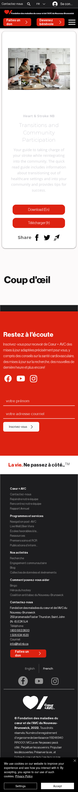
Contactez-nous (20, 494)
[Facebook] (23, 681)
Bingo (13, 585)
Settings (20, 786)
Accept (57, 786)
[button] (28, 4)
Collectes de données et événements (33, 572)
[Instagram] (55, 681)
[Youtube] (39, 681)
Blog (12, 567)
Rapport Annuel (19, 508)
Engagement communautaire (28, 563)
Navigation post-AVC (23, 521)
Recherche (17, 558)
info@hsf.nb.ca (19, 643)
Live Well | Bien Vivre (22, 526)
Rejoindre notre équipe (24, 499)
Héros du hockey (20, 590)
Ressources (17, 535)
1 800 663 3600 (20, 630)
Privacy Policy (24, 776)
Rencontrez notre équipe (25, 503)
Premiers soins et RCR (23, 540)
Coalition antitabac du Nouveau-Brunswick (36, 595)
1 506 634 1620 (19, 635)
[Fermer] (72, 763)
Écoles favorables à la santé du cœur (24, 531)
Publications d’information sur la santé (24, 545)
